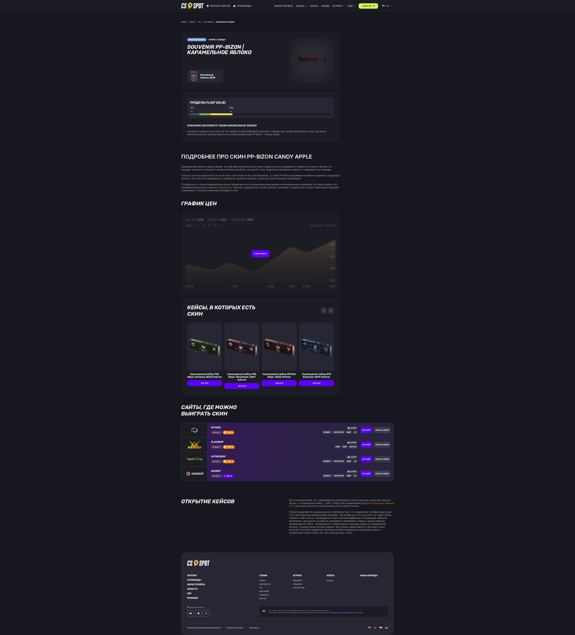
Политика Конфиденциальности (204, 628)
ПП (260, 588)
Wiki (189, 594)
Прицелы (297, 584)
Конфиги (297, 580)
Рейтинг (192, 576)
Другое (262, 598)
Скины (300, 6)
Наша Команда (369, 576)
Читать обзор (382, 430)
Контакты (254, 628)
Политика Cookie (235, 628)
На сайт (366, 430)
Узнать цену (260, 254)
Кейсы (314, 6)
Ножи (262, 580)
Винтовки (264, 591)
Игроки (337, 6)
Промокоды (244, 6)
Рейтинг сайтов (220, 6)
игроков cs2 (225, 187)
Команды (192, 598)
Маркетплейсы (283, 6)
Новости (192, 589)
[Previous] (324, 311)
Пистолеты (265, 584)
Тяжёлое (263, 595)
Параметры (299, 588)
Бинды (325, 6)
